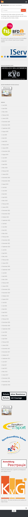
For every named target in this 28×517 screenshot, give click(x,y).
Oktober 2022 (5, 217)
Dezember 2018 (6, 322)
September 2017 (6, 358)
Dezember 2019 (6, 289)
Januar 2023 (5, 207)
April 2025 (4, 141)
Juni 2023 (4, 190)
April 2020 (4, 276)
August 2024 (5, 154)
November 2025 (6, 125)
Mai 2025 (4, 138)
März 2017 (4, 371)
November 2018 (6, 325)
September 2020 (6, 269)
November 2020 (6, 266)
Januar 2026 (5, 118)
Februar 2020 (5, 282)
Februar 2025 (5, 144)
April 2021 (4, 253)
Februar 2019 (5, 319)
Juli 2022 (4, 223)
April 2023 (4, 197)
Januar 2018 (5, 345)
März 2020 (4, 279)
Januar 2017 (5, 375)
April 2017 (4, 368)
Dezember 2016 (6, 378)
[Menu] (26, 2)
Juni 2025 (4, 134)
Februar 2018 (5, 342)
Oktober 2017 (5, 355)
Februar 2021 (5, 259)
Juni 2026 (4, 105)
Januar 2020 (5, 286)
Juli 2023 (4, 187)
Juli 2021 (4, 250)
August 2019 (5, 299)
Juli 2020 (4, 273)
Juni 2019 (4, 305)
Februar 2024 (5, 171)
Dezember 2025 (6, 121)
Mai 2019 (4, 309)
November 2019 (6, 292)
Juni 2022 (4, 227)
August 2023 (5, 184)
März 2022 (4, 233)
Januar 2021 (5, 263)
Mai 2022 (4, 230)
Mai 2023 (4, 194)
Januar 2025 (5, 148)
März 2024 (4, 167)
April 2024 (4, 164)
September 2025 (6, 128)
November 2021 (6, 243)
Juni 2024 (4, 157)
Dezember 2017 (6, 348)
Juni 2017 (4, 361)
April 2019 (4, 312)
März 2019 (4, 315)
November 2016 (6, 381)
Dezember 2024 (6, 151)
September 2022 (6, 220)
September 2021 (6, 246)
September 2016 (6, 384)
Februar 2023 (5, 203)
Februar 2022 (5, 236)
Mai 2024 (4, 161)
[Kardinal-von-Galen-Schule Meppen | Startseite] (3, 2)
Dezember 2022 (6, 210)
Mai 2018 (4, 335)
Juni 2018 (4, 332)
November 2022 (6, 213)
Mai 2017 (4, 365)
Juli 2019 (4, 302)
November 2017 (6, 351)
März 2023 (4, 200)
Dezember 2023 (6, 177)
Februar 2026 (5, 115)
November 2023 (6, 180)
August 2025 (5, 131)
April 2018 (4, 338)
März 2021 (4, 256)
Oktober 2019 (5, 296)
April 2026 (4, 108)
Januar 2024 (5, 174)
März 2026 (4, 111)
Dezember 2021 (6, 240)
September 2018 (6, 328)
